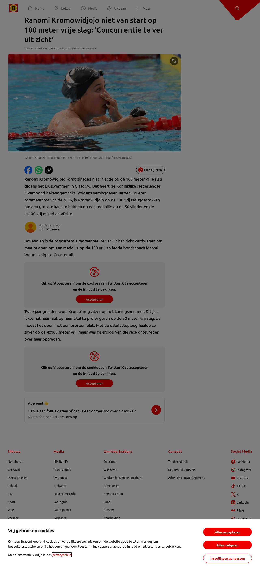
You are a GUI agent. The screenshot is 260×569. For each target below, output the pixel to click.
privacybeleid (62, 555)
